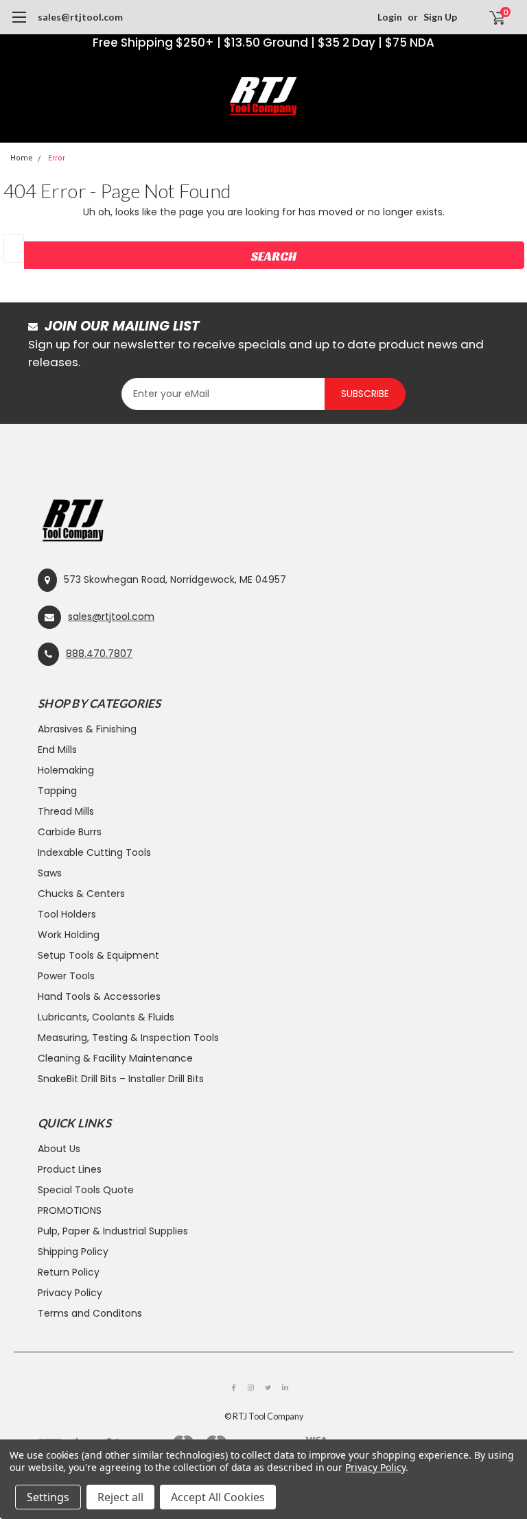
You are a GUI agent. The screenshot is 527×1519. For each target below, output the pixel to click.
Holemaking (66, 770)
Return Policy (68, 1272)
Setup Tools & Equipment (98, 955)
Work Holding (68, 935)
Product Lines (70, 1169)
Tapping (57, 791)
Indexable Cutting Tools (94, 852)
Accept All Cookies (218, 1497)
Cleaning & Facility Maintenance (115, 1058)
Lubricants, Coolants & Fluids (106, 1017)
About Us (59, 1149)
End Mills (57, 749)
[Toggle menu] (19, 24)
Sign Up (440, 17)
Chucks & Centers (81, 893)
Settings (48, 1497)
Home (21, 158)
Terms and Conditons (90, 1313)
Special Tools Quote (86, 1190)
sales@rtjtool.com (80, 17)
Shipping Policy (73, 1251)
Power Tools (66, 976)
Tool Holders (67, 914)
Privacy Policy (70, 1293)
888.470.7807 (99, 653)
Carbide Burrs (70, 832)
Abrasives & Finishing (87, 729)
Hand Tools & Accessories (99, 996)
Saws (50, 873)
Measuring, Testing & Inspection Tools (128, 1037)
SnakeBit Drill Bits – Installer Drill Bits (121, 1079)
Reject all (120, 1497)
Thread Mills (66, 811)
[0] (491, 17)
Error (56, 158)
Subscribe (365, 393)
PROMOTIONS (70, 1210)
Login (389, 17)
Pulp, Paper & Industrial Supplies (113, 1231)
